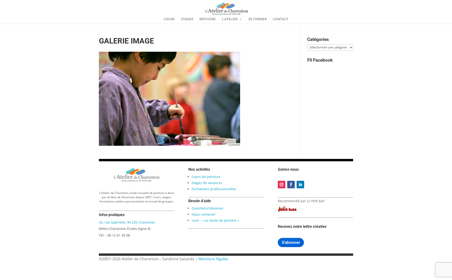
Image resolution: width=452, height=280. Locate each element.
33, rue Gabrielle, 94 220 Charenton (127, 222)
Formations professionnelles (214, 189)
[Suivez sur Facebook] (291, 184)
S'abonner (291, 242)
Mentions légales (213, 258)
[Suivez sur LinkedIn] (300, 184)
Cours (169, 19)
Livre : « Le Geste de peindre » (215, 220)
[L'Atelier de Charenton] (136, 180)
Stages (187, 19)
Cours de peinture (206, 176)
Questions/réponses (207, 208)
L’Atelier (230, 19)
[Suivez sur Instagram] (281, 184)
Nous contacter (204, 214)
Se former (257, 19)
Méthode (207, 19)
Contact (280, 19)
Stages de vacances (207, 183)
